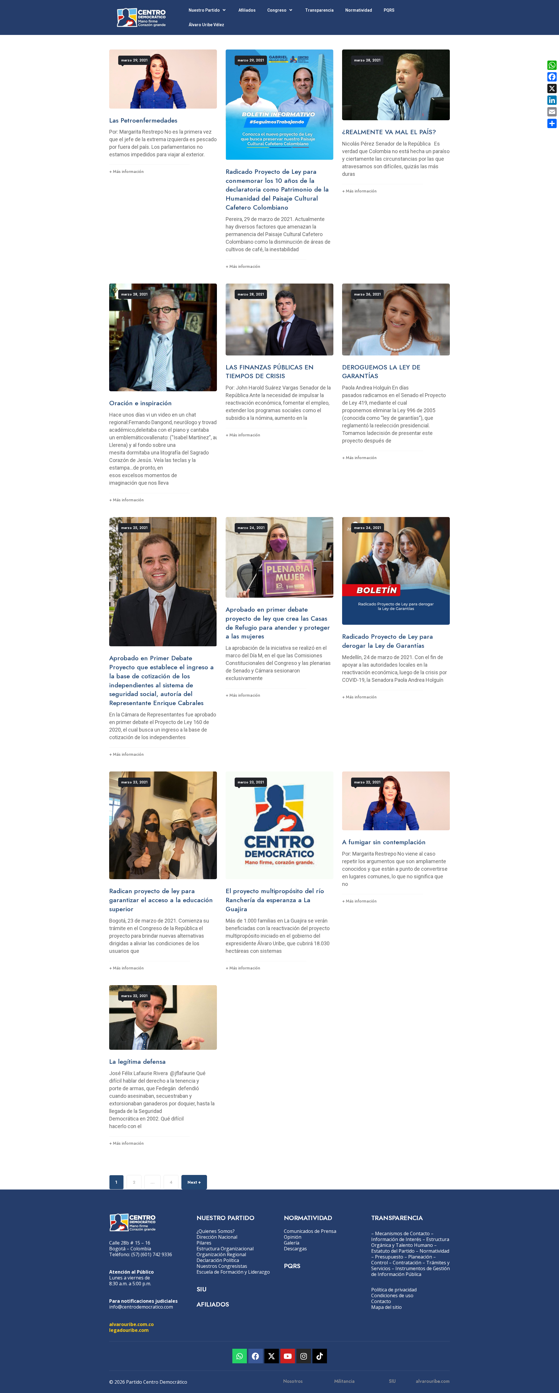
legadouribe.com (129, 1330)
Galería (291, 1243)
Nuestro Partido (204, 10)
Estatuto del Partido (393, 1251)
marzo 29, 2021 (134, 60)
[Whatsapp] (239, 1356)
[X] (552, 88)
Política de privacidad (394, 1289)
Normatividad (358, 10)
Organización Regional (221, 1254)
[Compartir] (552, 123)
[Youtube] (287, 1356)
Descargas (295, 1248)
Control (379, 1262)
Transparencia (319, 10)
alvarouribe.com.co (131, 1324)
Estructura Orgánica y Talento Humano (410, 1242)
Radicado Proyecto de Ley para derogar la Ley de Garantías (387, 641)
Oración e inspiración (140, 403)
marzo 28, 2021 (367, 60)
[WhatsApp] (552, 65)
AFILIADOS (213, 1304)
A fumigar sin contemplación (384, 842)
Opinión (292, 1237)
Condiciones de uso (392, 1295)
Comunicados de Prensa (310, 1231)
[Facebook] (255, 1356)
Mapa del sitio (386, 1307)
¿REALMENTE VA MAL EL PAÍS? (389, 132)
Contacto (381, 1301)
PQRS (389, 10)
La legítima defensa (137, 1061)
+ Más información (126, 171)
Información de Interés (396, 1239)
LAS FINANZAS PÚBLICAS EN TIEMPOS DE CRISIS (270, 371)
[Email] (552, 112)
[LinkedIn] (552, 100)
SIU (201, 1289)
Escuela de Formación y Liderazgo (233, 1272)
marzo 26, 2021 (367, 294)
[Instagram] (303, 1356)
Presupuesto (389, 1257)
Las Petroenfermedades (143, 120)
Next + (194, 1182)
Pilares (204, 1243)
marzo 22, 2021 (367, 782)
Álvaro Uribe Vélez (206, 24)
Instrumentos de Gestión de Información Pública (410, 1271)
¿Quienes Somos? (216, 1231)
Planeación (420, 1257)
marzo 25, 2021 (134, 527)
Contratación (407, 1262)
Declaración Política (218, 1260)
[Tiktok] (319, 1356)
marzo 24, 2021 (251, 527)
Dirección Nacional (217, 1237)
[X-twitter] (271, 1356)
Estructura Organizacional (225, 1248)
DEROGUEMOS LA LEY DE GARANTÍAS (381, 371)
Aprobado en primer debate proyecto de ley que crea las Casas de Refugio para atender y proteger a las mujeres (278, 623)
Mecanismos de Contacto (402, 1233)
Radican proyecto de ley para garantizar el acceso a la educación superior (161, 900)
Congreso (276, 10)
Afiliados (247, 10)
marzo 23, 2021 (134, 782)
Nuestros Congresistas (222, 1266)
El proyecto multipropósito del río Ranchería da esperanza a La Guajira (275, 900)
